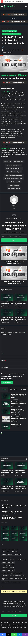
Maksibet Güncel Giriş (12, 627)
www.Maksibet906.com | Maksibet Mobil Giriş (15, 1)
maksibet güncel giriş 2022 (8, 562)
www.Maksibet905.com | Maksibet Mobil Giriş (20, 319)
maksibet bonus (5, 551)
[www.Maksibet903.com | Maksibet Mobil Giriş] (23, 533)
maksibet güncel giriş (14, 172)
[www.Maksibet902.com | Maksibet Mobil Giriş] (5, 538)
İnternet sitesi (4, 367)
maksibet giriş (19, 161)
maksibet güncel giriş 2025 (8, 570)
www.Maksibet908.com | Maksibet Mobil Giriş (7, 303)
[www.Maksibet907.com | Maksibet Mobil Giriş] (21, 297)
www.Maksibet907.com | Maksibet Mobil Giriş (20, 303)
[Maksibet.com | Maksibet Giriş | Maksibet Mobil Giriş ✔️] (6, 396)
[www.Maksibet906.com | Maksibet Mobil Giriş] (7, 312)
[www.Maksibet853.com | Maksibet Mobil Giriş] (23, 538)
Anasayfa (5, 28)
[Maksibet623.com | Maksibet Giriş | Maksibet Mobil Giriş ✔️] (6, 419)
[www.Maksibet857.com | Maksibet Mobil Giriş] (14, 538)
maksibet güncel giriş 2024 (8, 567)
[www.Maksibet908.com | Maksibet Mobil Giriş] (7, 297)
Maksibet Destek (16, 424)
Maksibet (14, 11)
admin (5, 50)
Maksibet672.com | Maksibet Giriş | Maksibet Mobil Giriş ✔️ (18, 410)
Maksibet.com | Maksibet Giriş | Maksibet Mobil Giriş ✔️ (18, 395)
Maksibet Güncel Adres (15, 625)
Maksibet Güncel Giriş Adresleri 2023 (11, 34)
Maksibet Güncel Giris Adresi (14, 178)
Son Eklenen (13, 389)
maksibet (8, 161)
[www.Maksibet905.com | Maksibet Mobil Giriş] (21, 312)
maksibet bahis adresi (13, 549)
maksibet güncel (17, 554)
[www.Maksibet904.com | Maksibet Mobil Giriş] (21, 481)
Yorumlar (23, 389)
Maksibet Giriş (14, 18)
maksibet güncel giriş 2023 (14, 175)
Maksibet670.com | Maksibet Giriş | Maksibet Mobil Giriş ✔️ (18, 403)
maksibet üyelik (14, 185)
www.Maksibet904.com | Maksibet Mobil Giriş (21, 488)
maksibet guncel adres (14, 165)
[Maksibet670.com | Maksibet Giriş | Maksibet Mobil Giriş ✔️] (6, 404)
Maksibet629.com (14, 188)
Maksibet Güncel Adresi (14, 168)
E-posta (3, 360)
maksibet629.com (6, 92)
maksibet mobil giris (14, 182)
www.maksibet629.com (14, 75)
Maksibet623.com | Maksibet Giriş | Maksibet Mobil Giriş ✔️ (18, 418)
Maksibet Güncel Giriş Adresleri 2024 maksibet (12, 573)
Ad (2, 354)
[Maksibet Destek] (6, 426)
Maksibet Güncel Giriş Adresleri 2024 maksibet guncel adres (14, 579)
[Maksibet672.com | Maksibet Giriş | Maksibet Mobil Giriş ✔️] (6, 411)
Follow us (2, 586)
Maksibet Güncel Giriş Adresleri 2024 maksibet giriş (13, 575)
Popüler (4, 389)
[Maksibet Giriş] (10, 6)
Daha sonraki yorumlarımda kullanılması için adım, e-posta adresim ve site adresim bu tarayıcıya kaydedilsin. (13, 376)
